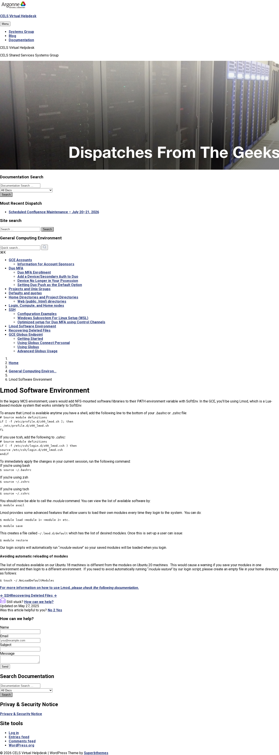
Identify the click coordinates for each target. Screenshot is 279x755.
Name (4, 627)
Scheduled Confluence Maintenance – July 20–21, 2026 (54, 212)
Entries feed (19, 737)
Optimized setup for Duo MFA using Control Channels (61, 322)
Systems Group (21, 32)
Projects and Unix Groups (30, 289)
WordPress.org (21, 745)
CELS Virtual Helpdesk (18, 16)
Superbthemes (96, 753)
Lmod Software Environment (32, 326)
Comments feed (22, 741)
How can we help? (39, 602)
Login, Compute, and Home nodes (36, 305)
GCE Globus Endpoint (26, 334)
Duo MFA (16, 268)
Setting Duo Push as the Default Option (49, 285)
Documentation (21, 40)
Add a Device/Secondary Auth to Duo (47, 276)
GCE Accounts (20, 260)
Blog (12, 36)
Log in (14, 733)
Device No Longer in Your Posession (47, 281)
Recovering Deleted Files (30, 330)
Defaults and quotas (25, 293)
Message (7, 653)
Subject (5, 645)
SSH (12, 310)
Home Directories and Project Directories (43, 297)
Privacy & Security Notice (21, 714)
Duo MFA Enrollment (34, 272)
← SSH (5, 595)
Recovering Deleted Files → (34, 595)
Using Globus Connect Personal (43, 343)
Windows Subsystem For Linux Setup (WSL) (52, 318)
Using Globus (28, 347)
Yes (59, 610)
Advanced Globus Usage (37, 351)
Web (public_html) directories (41, 301)
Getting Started (30, 339)
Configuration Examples (37, 314)
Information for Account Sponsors (45, 264)
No (51, 610)
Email (4, 636)
